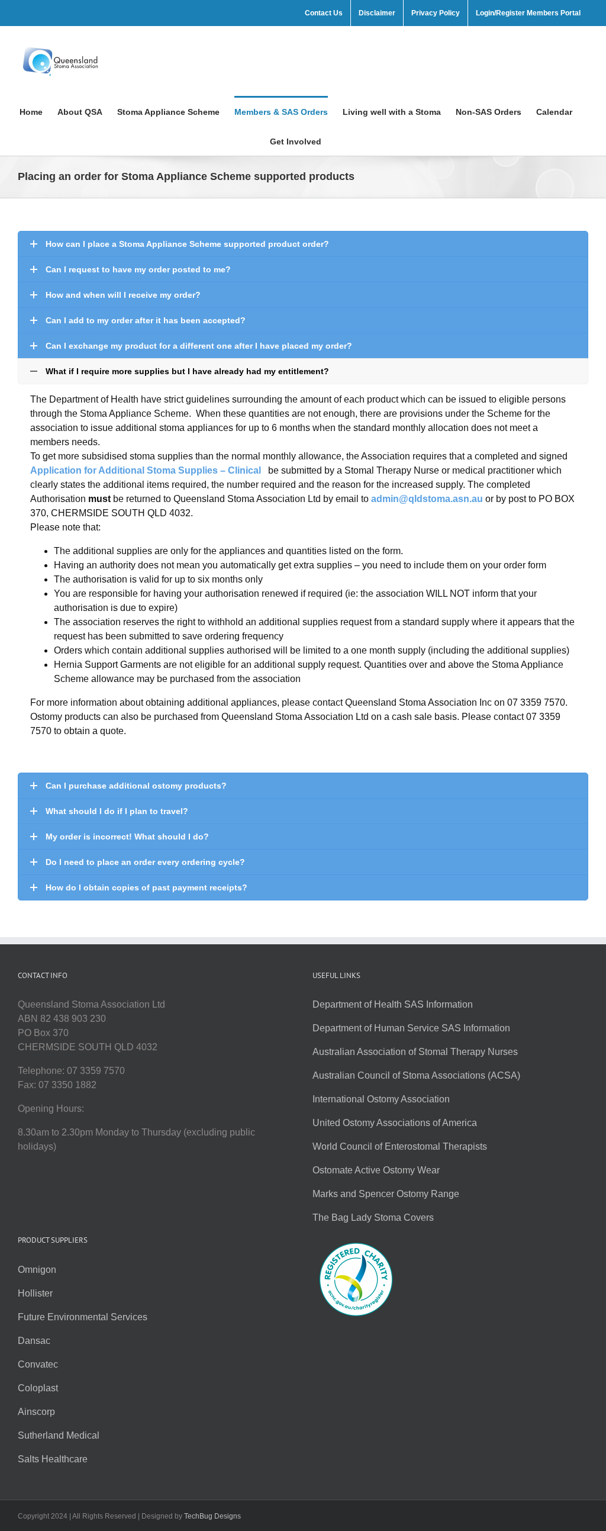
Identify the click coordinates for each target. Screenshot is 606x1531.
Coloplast (38, 1388)
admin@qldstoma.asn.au (427, 499)
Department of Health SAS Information (392, 1004)
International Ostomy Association (381, 1099)
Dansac (34, 1341)
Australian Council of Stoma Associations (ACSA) (416, 1075)
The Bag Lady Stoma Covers (373, 1217)
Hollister (35, 1293)
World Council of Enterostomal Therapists (399, 1146)
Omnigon (37, 1270)
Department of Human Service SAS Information (411, 1028)
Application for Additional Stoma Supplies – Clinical (146, 470)
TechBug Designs (212, 1516)
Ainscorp (36, 1412)
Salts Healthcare (53, 1459)
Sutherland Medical (58, 1435)
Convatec (38, 1364)
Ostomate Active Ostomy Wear (376, 1170)
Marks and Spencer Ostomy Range (385, 1194)
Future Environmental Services (82, 1317)
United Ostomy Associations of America (394, 1123)
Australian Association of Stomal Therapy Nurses (415, 1052)
